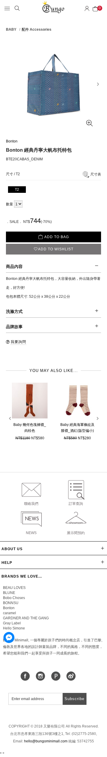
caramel (9, 613)
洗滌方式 (14, 311)
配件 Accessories (36, 29)
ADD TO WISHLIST (55, 249)
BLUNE (9, 593)
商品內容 (14, 266)
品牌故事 (14, 326)
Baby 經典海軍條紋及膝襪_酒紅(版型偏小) (77, 428)
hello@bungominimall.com (45, 741)
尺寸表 (95, 174)
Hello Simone (14, 628)
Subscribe (74, 698)
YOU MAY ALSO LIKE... (53, 370)
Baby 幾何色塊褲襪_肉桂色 (29, 428)
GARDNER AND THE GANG (26, 618)
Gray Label (12, 623)
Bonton (12, 141)
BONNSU (10, 603)
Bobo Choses (14, 598)
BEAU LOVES (14, 588)
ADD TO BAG (56, 237)
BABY (11, 29)
